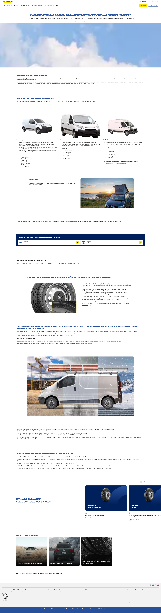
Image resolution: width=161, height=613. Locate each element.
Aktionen (58, 5)
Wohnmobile (85, 305)
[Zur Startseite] (8, 2)
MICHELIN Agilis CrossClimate (60, 429)
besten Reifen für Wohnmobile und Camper (66, 263)
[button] (49, 242)
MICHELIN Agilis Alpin (83, 433)
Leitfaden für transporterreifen (26, 573)
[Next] (144, 482)
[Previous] (141, 482)
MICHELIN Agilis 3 (64, 433)
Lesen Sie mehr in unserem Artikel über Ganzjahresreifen (100, 429)
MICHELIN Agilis (24, 456)
